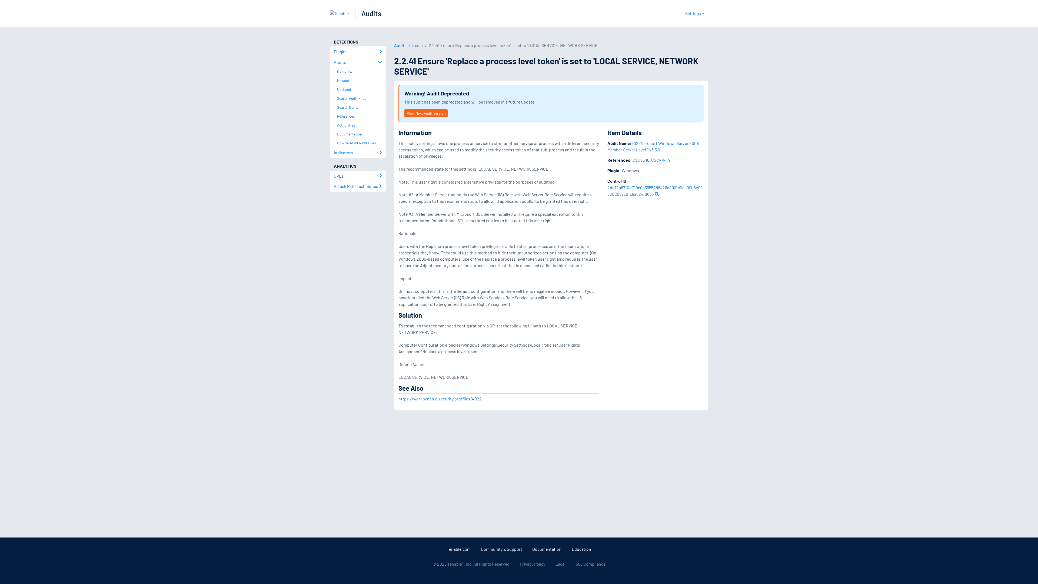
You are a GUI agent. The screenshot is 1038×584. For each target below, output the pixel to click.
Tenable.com (459, 549)
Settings (693, 13)
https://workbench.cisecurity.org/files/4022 (440, 398)
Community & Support (501, 549)
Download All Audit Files (356, 143)
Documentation (546, 549)
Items (417, 45)
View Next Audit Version (426, 113)
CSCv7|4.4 (660, 159)
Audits (371, 13)
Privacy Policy (532, 563)
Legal (560, 563)
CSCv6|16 (641, 159)
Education (581, 549)
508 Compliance (591, 563)
